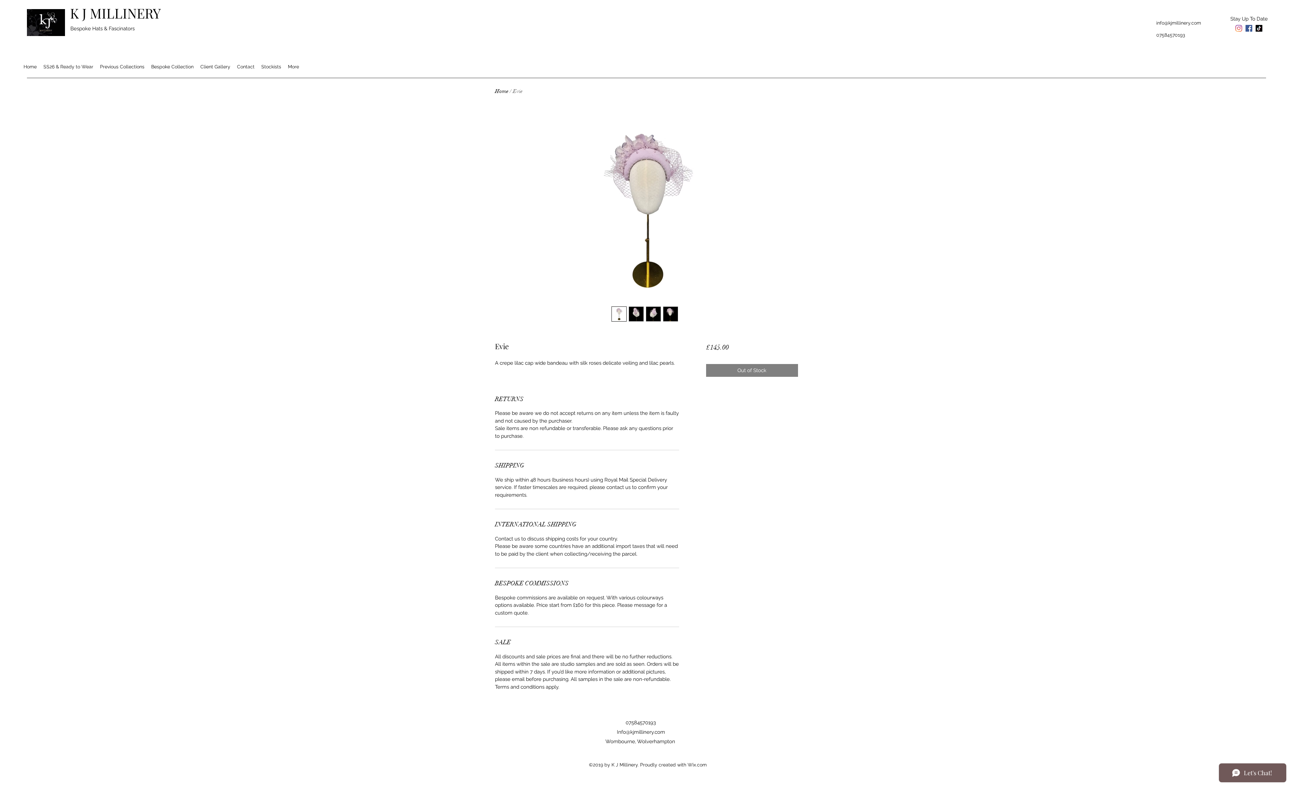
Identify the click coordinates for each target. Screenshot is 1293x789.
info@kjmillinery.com (1178, 23)
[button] (1249, 19)
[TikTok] (1259, 28)
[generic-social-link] (1238, 28)
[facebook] (1249, 28)
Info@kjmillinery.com (641, 732)
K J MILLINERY (115, 13)
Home (501, 91)
